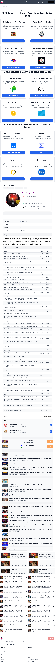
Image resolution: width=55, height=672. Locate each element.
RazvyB (16, 486)
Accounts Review (4, 652)
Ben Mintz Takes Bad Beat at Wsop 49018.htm (17, 455)
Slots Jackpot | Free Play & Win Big (13, 22)
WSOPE (15, 545)
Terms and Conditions (33, 659)
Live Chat (3, 663)
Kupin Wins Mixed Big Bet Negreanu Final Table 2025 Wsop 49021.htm (22, 460)
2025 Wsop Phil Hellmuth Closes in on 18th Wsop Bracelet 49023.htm (22, 469)
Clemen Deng (23, 500)
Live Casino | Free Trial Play (42, 48)
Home (22, 2)
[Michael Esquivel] (5, 481)
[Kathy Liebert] (5, 525)
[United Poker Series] (5, 530)
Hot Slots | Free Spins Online (13, 48)
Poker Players (11, 482)
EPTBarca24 (16, 535)
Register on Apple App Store (42, 78)
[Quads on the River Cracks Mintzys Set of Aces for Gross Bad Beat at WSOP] (5, 454)
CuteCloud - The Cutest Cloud (13, 133)
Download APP (4, 649)
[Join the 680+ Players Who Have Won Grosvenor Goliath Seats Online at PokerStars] (5, 473)
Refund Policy (31, 661)
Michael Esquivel (18, 482)
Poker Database (17, 531)
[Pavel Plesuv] (5, 539)
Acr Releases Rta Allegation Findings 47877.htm (18, 549)
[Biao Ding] (5, 494)
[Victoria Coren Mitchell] (5, 511)
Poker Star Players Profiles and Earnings (13, 10)
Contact (2, 659)
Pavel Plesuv (22, 540)
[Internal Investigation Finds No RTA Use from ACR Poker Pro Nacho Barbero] (5, 548)
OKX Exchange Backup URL (41, 103)
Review (29, 652)
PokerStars (11, 535)
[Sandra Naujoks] (5, 507)
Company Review (4, 651)
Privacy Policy (31, 663)
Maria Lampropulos (28, 10)
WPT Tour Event (4, 654)
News (27, 2)
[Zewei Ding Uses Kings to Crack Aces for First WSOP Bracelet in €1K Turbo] (5, 544)
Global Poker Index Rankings (14, 491)
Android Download (13, 78)
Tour (10, 531)
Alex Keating (22, 491)
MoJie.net (13, 160)
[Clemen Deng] (5, 499)
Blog (38, 2)
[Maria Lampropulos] (5, 516)
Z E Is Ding (11, 545)
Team (29, 651)
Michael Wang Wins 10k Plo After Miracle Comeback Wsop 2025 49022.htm (23, 465)
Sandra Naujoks (23, 508)
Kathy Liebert (23, 526)
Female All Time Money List (14, 508)
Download (51, 1)
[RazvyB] (5, 485)
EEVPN (41, 133)
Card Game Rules (4, 665)
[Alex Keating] (5, 490)
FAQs (2, 661)
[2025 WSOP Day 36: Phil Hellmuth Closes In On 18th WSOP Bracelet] (5, 468)
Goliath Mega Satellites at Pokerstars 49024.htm (18, 474)
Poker (13, 531)
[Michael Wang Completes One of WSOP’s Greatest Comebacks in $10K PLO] (5, 464)
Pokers (32, 2)
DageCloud (41, 160)
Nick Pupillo (7, 416)
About (29, 649)
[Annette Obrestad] (5, 521)
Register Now (13, 103)
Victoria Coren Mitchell (25, 512)
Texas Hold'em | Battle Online (42, 22)
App (42, 2)
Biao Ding (22, 495)
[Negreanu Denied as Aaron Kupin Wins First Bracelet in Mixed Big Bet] (5, 459)
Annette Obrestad (24, 522)
